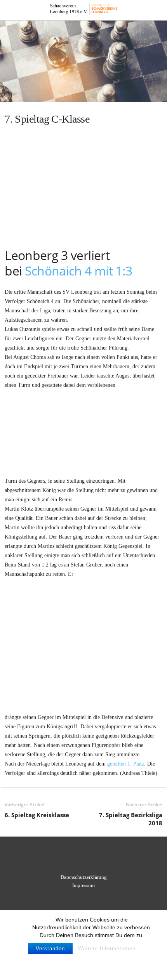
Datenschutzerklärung (84, 877)
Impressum (83, 885)
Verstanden (50, 948)
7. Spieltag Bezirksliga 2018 (130, 819)
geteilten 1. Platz (125, 764)
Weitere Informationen (107, 948)
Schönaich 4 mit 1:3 (78, 270)
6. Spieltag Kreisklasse (37, 815)
